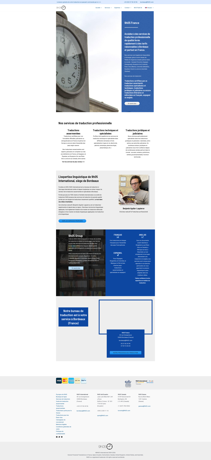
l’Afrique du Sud (142, 249)
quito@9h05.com (102, 415)
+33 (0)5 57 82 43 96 (130, 2)
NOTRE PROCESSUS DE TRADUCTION (125, 353)
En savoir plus (132, 103)
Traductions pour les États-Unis (62, 416)
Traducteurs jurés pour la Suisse (64, 412)
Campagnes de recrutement (60, 421)
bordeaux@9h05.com (147, 2)
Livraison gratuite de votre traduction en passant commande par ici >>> (79, 2)
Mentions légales (61, 424)
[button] (101, 7)
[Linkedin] (61, 437)
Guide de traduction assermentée (62, 402)
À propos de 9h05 (61, 394)
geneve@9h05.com (144, 406)
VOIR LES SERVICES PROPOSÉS (72, 221)
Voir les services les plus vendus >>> (73, 162)
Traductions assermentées (60, 407)
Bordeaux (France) (92, 253)
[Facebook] (57, 437)
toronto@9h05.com (124, 410)
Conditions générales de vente (63, 428)
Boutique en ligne (61, 397)
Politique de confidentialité (60, 432)
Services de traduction (63, 399)
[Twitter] (59, 437)
